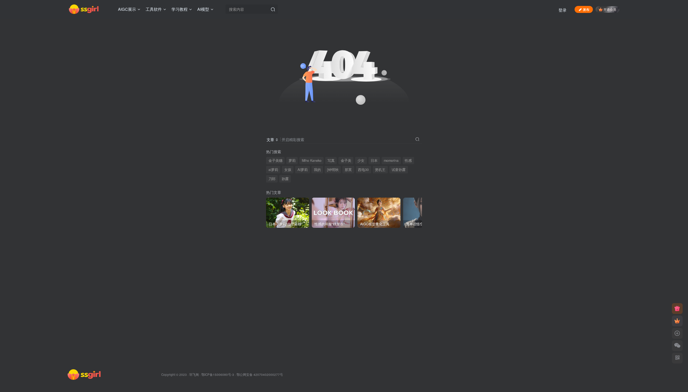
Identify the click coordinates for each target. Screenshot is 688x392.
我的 (317, 169)
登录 (562, 10)
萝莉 (292, 160)
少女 (360, 160)
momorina (391, 160)
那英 (348, 169)
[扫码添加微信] (677, 345)
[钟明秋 (333, 169)
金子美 (346, 160)
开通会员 (609, 9)
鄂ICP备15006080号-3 (217, 374)
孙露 (285, 178)
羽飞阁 (194, 374)
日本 (374, 160)
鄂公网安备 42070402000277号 (259, 374)
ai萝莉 (273, 169)
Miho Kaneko (311, 160)
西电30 (363, 169)
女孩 (287, 169)
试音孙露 (399, 169)
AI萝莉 (303, 169)
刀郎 (271, 178)
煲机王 (380, 169)
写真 (331, 160)
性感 (408, 160)
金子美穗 (275, 160)
